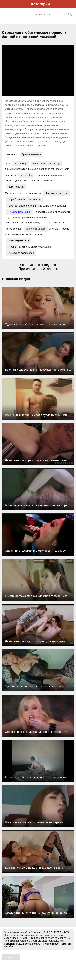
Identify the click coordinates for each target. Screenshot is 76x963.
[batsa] (16, 14)
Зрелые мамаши (31, 154)
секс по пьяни (16, 186)
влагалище (21, 163)
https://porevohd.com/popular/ (25, 199)
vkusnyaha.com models (21, 253)
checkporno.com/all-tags (46, 163)
